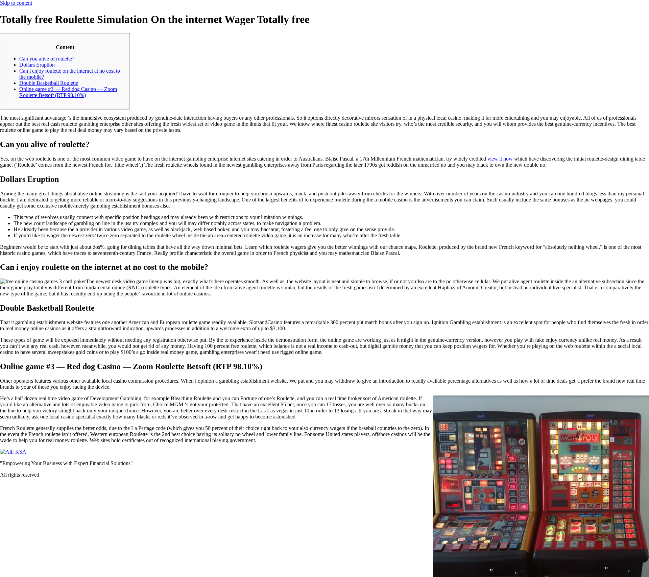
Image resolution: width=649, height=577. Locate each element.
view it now (500, 159)
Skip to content (16, 3)
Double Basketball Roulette (48, 83)
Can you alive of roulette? (46, 59)
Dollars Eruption (37, 65)
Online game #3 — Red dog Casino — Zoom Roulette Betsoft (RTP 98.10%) (68, 92)
